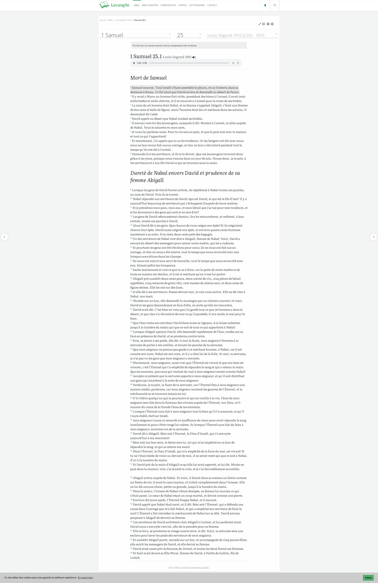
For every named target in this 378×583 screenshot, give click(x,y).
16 (131, 260)
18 (131, 277)
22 (131, 322)
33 (131, 441)
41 (131, 530)
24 (131, 339)
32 (131, 432)
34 (131, 450)
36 (131, 477)
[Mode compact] (259, 24)
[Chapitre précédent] (4, 237)
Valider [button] (368, 578)
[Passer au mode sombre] (265, 5)
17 (131, 269)
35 (131, 463)
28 (131, 384)
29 (131, 397)
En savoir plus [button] (85, 577)
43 (131, 548)
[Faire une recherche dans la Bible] (274, 5)
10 (131, 198)
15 (131, 246)
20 (131, 300)
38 (131, 499)
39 (131, 503)
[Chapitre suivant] (373, 237)
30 (131, 410)
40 (131, 521)
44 (131, 552)
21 (131, 308)
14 (131, 238)
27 (131, 375)
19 (131, 291)
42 (131, 539)
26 (131, 362)
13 (131, 224)
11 (131, 207)
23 (131, 331)
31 (131, 419)
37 (131, 490)
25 (131, 348)
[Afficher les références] (264, 24)
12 (131, 215)
